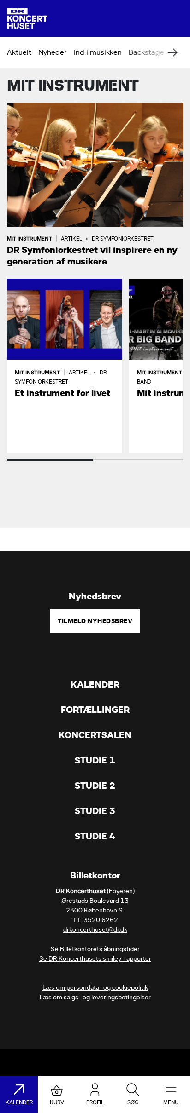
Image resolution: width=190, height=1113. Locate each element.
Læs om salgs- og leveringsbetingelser (95, 997)
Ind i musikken (98, 52)
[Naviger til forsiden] (27, 18)
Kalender (95, 684)
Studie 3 (95, 811)
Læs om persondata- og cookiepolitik (95, 988)
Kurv (57, 1102)
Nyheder (52, 52)
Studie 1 (95, 760)
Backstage (146, 52)
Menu (170, 1102)
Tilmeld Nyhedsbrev (95, 621)
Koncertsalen (95, 735)
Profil (95, 1102)
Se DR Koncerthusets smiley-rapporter (95, 959)
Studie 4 (95, 836)
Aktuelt (19, 52)
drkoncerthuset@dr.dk (95, 930)
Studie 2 (95, 786)
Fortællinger (95, 710)
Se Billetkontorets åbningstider (95, 949)
